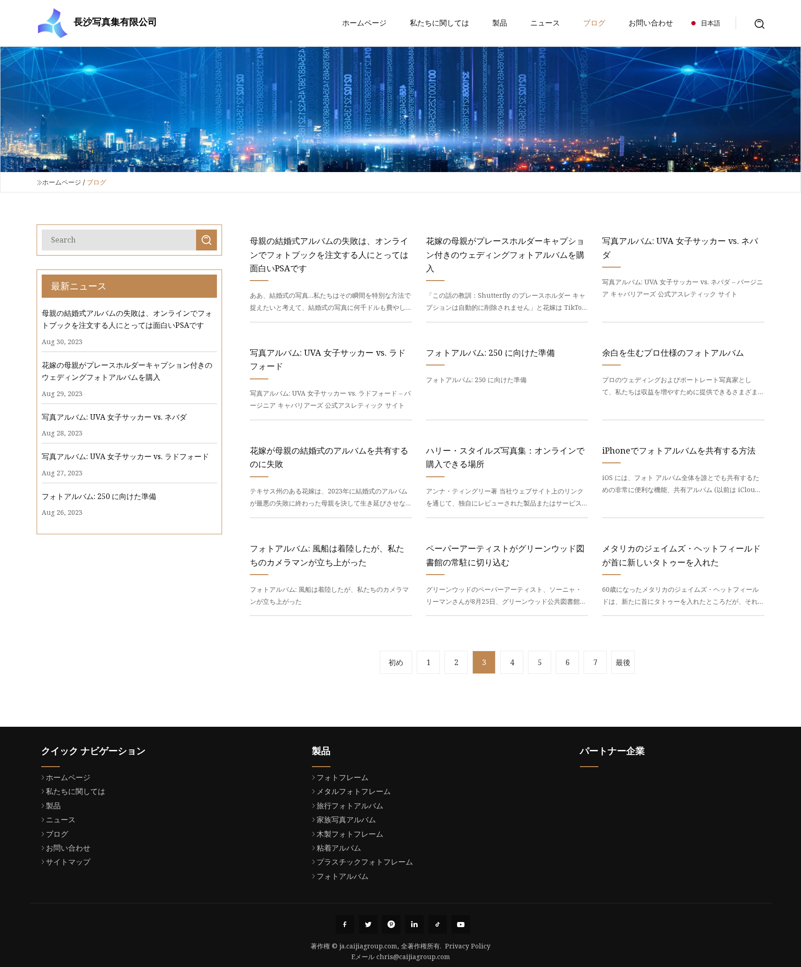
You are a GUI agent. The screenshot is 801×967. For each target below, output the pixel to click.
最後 (623, 662)
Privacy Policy (467, 945)
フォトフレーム (343, 777)
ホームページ (364, 23)
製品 (499, 23)
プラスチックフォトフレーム (365, 862)
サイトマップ (68, 862)
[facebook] (345, 924)
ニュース (545, 23)
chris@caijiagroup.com (413, 956)
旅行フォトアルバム (350, 805)
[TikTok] (437, 924)
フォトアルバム (343, 876)
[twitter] (368, 924)
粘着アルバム (339, 848)
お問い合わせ (651, 23)
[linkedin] (414, 924)
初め (395, 662)
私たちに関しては (439, 23)
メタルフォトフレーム (354, 791)
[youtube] (460, 924)
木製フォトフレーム (350, 834)
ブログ (594, 23)
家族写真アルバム (346, 819)
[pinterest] (391, 924)
